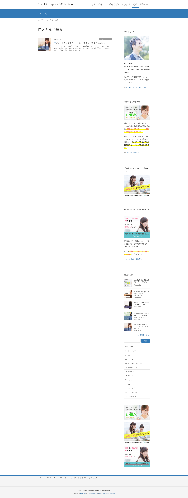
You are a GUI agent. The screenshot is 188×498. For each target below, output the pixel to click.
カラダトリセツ (129, 384)
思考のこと (129, 376)
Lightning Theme (93, 493)
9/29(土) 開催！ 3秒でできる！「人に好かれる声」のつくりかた (141, 315)
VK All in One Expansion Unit (107, 493)
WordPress (83, 493)
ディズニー (128, 355)
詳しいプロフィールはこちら (136, 87)
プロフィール (51, 478)
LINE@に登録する (132, 152)
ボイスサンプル (63, 478)
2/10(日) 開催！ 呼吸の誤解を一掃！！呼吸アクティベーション (141, 282)
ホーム (42, 478)
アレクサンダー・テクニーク (134, 363)
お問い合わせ (93, 478)
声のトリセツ (129, 380)
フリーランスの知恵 (131, 392)
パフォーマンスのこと (133, 367)
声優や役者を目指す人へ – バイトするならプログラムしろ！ (80, 43)
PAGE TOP (182, 481)
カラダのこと (130, 371)
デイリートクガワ (105, 39)
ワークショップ (129, 388)
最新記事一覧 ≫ (143, 335)
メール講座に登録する (134, 259)
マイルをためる (131, 396)
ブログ (84, 478)
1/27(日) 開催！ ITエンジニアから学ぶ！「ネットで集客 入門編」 (141, 293)
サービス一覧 (75, 478)
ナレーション (129, 359)
